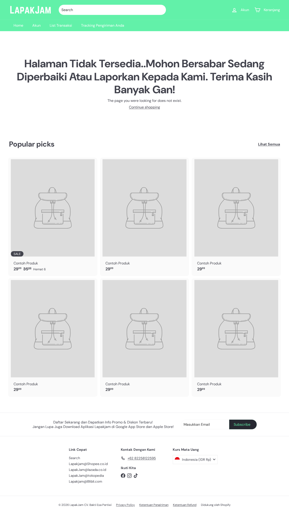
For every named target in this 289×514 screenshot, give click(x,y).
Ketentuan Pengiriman (153, 505)
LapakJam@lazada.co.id (87, 469)
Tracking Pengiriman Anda (102, 25)
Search (74, 458)
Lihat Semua (269, 144)
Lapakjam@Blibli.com (85, 481)
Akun (36, 25)
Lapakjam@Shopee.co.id (88, 464)
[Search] (160, 10)
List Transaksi (61, 25)
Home (18, 25)
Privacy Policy (125, 505)
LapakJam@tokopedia (86, 475)
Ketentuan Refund (184, 505)
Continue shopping (144, 107)
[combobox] (112, 10)
